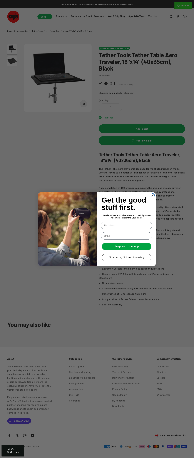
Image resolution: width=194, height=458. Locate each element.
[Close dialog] (153, 195)
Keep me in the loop (126, 246)
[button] (13, 450)
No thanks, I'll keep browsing (126, 257)
